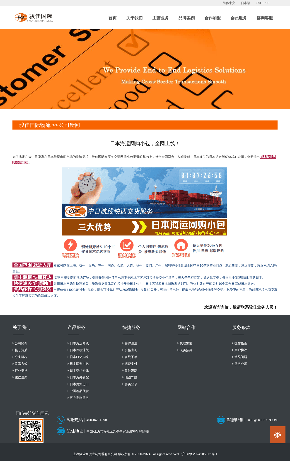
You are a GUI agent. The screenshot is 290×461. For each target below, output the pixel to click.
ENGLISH (263, 3)
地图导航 (131, 377)
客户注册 (131, 343)
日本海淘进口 (79, 384)
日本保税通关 (79, 350)
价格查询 (131, 350)
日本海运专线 (79, 343)
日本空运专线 (79, 370)
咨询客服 (265, 18)
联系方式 (21, 363)
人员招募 (186, 350)
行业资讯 (21, 370)
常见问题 (240, 357)
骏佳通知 (21, 377)
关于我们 (134, 18)
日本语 (245, 3)
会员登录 (131, 384)
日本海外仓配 (79, 377)
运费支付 (131, 363)
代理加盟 (186, 343)
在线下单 (131, 357)
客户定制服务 (79, 398)
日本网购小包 (79, 363)
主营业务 (160, 18)
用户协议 (240, 350)
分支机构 (21, 357)
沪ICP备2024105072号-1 (199, 454)
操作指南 (240, 343)
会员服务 (239, 18)
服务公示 (240, 363)
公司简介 (21, 343)
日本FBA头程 (79, 357)
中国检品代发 (79, 391)
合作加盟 (213, 18)
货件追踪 (131, 370)
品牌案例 (187, 18)
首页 (113, 18)
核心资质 (21, 350)
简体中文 (229, 3)
